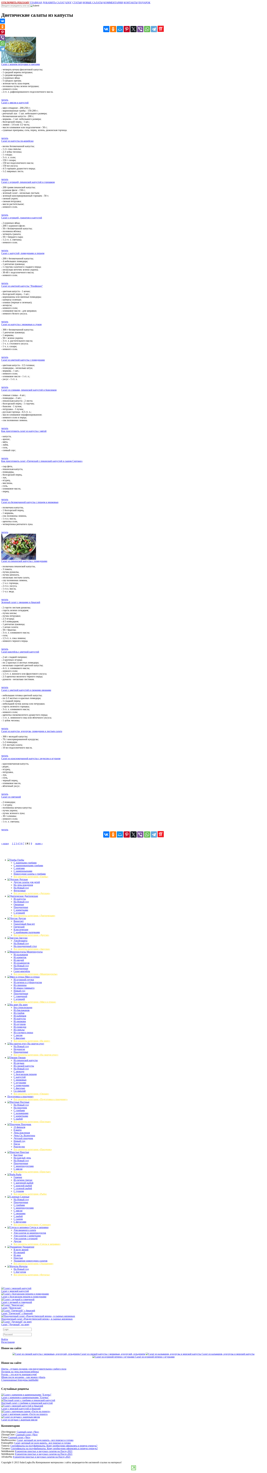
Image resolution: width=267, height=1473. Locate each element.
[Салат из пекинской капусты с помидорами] (18, 559)
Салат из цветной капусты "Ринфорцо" (22, 286)
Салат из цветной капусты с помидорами (23, 360)
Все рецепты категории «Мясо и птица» (35, 1002)
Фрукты (23, 1266)
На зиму (23, 1004)
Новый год (19, 990)
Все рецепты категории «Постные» (32, 1121)
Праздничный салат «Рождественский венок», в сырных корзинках (37, 1319)
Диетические (31, 896)
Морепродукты (34, 951)
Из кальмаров (21, 954)
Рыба (18, 1174)
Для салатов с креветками (27, 1235)
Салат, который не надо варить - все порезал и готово (45, 1440)
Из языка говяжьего (24, 988)
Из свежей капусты (24, 1066)
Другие (22, 918)
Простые (24, 1152)
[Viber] (140, 29)
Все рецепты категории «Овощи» (31, 1093)
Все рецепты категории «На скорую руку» (36, 1054)
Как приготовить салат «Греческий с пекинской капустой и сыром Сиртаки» (42, 461)
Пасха (17, 1144)
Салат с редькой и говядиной (16, 1302)
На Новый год (21, 887)
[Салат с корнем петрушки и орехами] (18, 62)
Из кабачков (20, 1015)
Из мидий (19, 960)
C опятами (19, 868)
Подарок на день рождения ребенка (20, 1371)
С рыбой (18, 1118)
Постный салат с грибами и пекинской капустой (27, 1403)
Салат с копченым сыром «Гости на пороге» (24, 1414)
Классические (21, 929)
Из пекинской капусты (26, 1060)
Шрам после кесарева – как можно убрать (23, 1377)
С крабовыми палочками (27, 932)
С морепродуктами (24, 1166)
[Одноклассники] (113, 29)
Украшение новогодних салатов (30, 1260)
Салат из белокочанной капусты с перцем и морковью (29, 502)
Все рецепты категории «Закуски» (32, 949)
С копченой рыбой (23, 1182)
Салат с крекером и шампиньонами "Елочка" (25, 1397)
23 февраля (19, 1127)
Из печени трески (23, 1180)
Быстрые (18, 1155)
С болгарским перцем (25, 1074)
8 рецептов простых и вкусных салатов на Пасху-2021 (43, 1451)
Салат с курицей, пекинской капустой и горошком (28, 182)
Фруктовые (20, 890)
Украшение (28, 1247)
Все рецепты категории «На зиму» (32, 1041)
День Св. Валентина (24, 1135)
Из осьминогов (22, 963)
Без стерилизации (23, 1007)
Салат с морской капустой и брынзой (21, 1408)
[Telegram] (154, 29)
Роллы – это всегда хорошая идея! (19, 1374)
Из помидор (20, 1027)
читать (4, 100)
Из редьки (19, 1063)
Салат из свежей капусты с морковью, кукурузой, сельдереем (112, 1354)
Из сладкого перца (23, 1032)
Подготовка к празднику (20, 1096)
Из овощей (19, 1252)
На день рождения (23, 885)
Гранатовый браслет (24, 924)
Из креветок (20, 957)
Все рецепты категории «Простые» (32, 1171)
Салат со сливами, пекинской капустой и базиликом (29, 390)
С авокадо (19, 1071)
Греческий (19, 926)
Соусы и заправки (39, 1227)
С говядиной (20, 996)
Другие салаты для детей (27, 882)
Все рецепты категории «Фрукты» (32, 1274)
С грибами (19, 1110)
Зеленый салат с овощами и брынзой (20, 602)
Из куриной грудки (24, 979)
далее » (39, 843)
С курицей (19, 912)
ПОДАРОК (144, 2)
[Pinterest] (127, 29)
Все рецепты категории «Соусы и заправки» (37, 1244)
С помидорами (21, 1085)
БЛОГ (68, 2)
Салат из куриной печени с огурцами (155, 1356)
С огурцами (20, 1082)
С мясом (18, 1169)
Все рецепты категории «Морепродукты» (36, 974)
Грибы (20, 860)
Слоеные (24, 1196)
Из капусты (20, 899)
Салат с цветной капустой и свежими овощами (26, 690)
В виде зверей (21, 1249)
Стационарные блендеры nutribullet (19, 1380)
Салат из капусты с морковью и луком (21, 324)
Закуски (23, 938)
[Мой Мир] (120, 29)
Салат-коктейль (22, 971)
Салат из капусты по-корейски (17, 141)
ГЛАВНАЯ (36, 2)
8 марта (17, 1130)
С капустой (20, 1077)
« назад (5, 843)
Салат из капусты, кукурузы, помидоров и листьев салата (31, 731)
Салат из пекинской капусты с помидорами (24, 561)
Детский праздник (23, 1138)
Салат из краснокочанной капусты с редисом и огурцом (30, 758)
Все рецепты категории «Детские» (32, 893)
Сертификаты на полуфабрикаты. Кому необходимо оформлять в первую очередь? (53, 1445)
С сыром (18, 1219)
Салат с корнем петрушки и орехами (20, 64)
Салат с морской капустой (15, 1291)
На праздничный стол (25, 946)
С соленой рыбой (23, 1188)
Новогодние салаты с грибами (30, 874)
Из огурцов (20, 1024)
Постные (24, 1102)
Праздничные (21, 907)
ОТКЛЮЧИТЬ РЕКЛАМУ (15, 2)
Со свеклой (20, 1091)
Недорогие (19, 1049)
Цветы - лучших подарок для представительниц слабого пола (33, 1369)
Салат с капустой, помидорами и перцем (22, 253)
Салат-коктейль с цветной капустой (20, 651)
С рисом (18, 1035)
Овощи (21, 1057)
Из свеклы (19, 1029)
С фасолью (19, 1038)
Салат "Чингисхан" (11, 1307)
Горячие (18, 1177)
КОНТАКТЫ (131, 2)
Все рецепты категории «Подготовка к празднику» (41, 1099)
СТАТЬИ (77, 2)
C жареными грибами (25, 862)
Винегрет (19, 921)
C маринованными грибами (28, 865)
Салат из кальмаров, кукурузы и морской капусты (228, 1354)
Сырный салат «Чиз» (28, 1431)
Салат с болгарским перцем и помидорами (23, 1296)
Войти (4, 1339)
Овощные (19, 904)
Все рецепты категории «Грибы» (31, 876)
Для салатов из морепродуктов (30, 1233)
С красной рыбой (23, 1185)
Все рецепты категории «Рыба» (30, 1194)
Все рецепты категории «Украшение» (33, 1263)
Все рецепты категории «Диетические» (34, 915)
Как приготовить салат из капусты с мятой (24, 431)
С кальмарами (21, 1113)
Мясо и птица (32, 977)
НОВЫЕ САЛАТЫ (93, 2)
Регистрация (8, 1342)
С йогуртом (20, 1272)
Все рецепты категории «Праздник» (33, 1149)
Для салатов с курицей (26, 1238)
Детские (23, 879)
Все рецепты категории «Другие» (31, 935)
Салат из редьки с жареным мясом (19, 1419)
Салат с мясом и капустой (15, 102)
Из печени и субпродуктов (28, 982)
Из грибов (19, 1013)
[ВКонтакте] (106, 29)
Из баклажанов (22, 1010)
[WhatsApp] (147, 29)
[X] (133, 29)
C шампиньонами (23, 871)
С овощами (19, 1213)
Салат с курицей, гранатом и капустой (21, 217)
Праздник (25, 1124)
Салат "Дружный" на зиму (15, 1324)
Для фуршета (20, 940)
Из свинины (20, 985)
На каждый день (22, 1157)
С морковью (20, 1079)
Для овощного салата (25, 1230)
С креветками (21, 910)
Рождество (19, 1146)
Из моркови (20, 1021)
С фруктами (20, 1221)
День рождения (22, 1132)
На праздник (20, 1107)
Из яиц (17, 1255)
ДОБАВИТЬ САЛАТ (53, 2)
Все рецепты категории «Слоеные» (32, 1224)
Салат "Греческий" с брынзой (17, 1313)
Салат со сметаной (11, 796)
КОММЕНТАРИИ (113, 2)
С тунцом (19, 1191)
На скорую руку (35, 1043)
